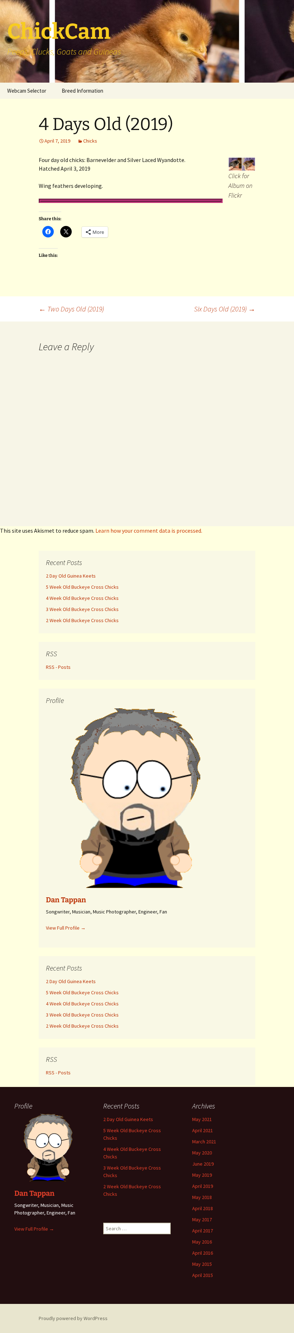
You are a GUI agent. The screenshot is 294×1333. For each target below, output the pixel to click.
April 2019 (202, 1186)
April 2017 (202, 1230)
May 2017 (202, 1219)
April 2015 (202, 1275)
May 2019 (202, 1175)
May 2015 (202, 1264)
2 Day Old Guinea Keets (128, 1119)
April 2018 (202, 1208)
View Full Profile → (34, 1229)
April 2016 (202, 1253)
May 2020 (202, 1152)
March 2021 (204, 1141)
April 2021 (202, 1130)
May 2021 (202, 1119)
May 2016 (202, 1242)
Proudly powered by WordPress (73, 1318)
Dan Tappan (34, 1193)
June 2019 (203, 1164)
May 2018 (202, 1197)
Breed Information (82, 90)
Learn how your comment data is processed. (148, 530)
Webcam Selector (26, 90)
